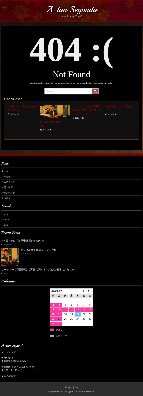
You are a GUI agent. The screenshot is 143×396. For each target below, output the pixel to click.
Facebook (6, 219)
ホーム (4, 171)
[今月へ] (84, 291)
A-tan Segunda (71, 9)
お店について (8, 182)
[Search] (95, 91)
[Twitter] (76, 387)
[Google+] (70, 387)
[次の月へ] (90, 291)
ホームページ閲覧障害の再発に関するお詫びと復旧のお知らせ (87, 110)
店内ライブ (61, 336)
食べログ (5, 198)
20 (77, 314)
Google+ (5, 214)
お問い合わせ (8, 192)
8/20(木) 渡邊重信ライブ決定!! (38, 249)
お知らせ (5, 176)
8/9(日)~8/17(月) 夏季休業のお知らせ (22, 240)
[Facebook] (74, 387)
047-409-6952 (11, 376)
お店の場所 (7, 187)
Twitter (4, 224)
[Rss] (66, 387)
